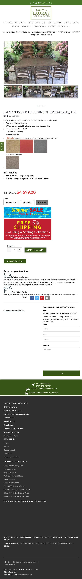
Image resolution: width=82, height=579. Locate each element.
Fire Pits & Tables (10, 472)
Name (45, 324)
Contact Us (8, 453)
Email (45, 335)
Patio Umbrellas (9, 479)
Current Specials (9, 450)
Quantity (10, 246)
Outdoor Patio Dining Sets (13, 466)
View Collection (15, 261)
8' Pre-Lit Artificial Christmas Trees (16, 493)
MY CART (45, 2)
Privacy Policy (33, 562)
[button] (37, 106)
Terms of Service (9, 565)
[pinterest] (42, 298)
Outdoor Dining (15, 32)
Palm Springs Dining (31, 32)
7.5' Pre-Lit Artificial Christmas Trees (17, 489)
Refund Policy (22, 562)
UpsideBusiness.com (25, 574)
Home (4, 32)
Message (46, 345)
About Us (7, 447)
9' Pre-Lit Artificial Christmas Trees (16, 496)
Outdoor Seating (10, 469)
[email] (47, 298)
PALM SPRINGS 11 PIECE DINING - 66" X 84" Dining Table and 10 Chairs (40, 114)
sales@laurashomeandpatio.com (57, 316)
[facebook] (32, 298)
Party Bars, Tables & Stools (13, 476)
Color (6, 198)
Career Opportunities (11, 457)
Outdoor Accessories (11, 483)
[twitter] (37, 298)
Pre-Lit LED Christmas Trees (14, 486)
